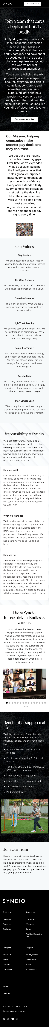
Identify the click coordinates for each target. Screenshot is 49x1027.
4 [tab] (16, 703)
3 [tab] (13, 703)
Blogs (28, 929)
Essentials (7, 924)
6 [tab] (21, 703)
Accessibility (31, 969)
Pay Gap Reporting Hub (34, 935)
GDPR (28, 964)
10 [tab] (32, 703)
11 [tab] (35, 703)
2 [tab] (10, 703)
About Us (7, 954)
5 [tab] (18, 703)
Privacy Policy (32, 954)
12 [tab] (38, 703)
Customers (30, 919)
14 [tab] (43, 703)
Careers (6, 964)
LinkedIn (6, 993)
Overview (7, 919)
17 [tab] (28, 706)
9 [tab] (29, 703)
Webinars (30, 924)
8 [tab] (27, 703)
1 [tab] (8, 703)
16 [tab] (25, 706)
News (5, 959)
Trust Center (31, 959)
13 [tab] (40, 703)
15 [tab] (46, 703)
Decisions (7, 929)
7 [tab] (24, 703)
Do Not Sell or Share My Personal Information (18, 1007)
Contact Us (8, 969)
